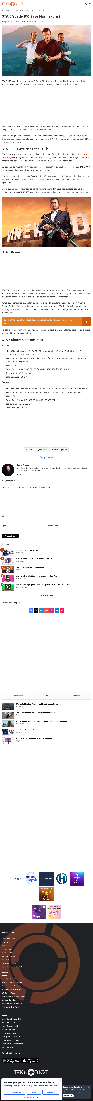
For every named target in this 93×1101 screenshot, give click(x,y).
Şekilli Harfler (6, 960)
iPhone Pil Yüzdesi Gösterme (12, 989)
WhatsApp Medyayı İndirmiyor (13, 1003)
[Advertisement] (46, 105)
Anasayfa (6, 10)
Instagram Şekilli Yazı (9, 963)
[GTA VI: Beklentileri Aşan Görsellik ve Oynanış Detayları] (8, 706)
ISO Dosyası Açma (8, 993)
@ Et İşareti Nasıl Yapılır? (11, 1007)
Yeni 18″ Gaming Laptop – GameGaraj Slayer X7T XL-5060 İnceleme (43, 585)
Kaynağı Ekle (68, 1095)
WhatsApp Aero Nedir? (10, 1022)
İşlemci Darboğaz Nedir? (10, 1026)
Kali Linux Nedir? (8, 1047)
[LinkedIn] (20, 474)
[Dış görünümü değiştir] (86, 4)
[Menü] (90, 4)
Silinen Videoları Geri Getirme (12, 986)
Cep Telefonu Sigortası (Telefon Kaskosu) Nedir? (36, 713)
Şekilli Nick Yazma (8, 956)
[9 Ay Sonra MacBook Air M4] (8, 552)
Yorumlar (76, 696)
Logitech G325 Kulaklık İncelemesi (30, 567)
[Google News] (46, 457)
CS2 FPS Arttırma (8, 953)
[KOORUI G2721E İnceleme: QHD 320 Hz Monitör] (8, 561)
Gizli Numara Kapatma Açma (12, 982)
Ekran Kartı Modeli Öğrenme (12, 979)
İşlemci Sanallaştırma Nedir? (12, 1019)
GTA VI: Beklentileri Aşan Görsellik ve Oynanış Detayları (38, 704)
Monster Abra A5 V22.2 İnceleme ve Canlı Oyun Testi (37, 576)
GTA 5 (4, 189)
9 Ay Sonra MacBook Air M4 (27, 550)
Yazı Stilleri (6, 942)
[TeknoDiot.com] (12, 4)
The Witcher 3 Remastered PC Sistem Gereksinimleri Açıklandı (41, 721)
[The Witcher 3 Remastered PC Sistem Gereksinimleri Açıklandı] (8, 723)
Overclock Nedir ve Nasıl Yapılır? (13, 1044)
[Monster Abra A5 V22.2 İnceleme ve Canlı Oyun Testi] (8, 578)
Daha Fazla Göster (46, 595)
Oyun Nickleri (6, 946)
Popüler (48, 696)
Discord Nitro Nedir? (9, 1029)
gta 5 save (42, 449)
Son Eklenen (18, 696)
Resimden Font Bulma (9, 1000)
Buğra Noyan (7, 22)
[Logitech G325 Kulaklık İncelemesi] (8, 569)
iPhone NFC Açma (8, 939)
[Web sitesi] (18, 474)
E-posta (4, 526)
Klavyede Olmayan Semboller (12, 967)
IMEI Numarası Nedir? (9, 1033)
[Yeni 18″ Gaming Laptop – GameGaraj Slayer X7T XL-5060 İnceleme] (8, 587)
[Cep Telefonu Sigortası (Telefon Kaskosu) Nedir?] (8, 715)
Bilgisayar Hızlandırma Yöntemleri (14, 996)
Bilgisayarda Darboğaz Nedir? (12, 1037)
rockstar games (60, 449)
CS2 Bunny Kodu (8, 949)
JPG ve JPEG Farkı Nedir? (11, 1040)
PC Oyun (20, 10)
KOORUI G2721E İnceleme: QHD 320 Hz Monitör (35, 559)
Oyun (13, 10)
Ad (3, 516)
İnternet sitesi (53, 526)
